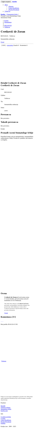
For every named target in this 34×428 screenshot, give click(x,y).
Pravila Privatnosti (13, 9)
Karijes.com (4, 411)
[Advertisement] (17, 63)
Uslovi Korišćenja (13, 8)
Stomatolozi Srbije (6, 409)
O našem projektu (6, 417)
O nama (3, 418)
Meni (6, 5)
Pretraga (10, 6)
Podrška (3, 423)
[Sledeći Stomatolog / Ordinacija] (2, 321)
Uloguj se (7, 11)
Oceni (2, 42)
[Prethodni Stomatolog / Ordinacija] (1, 321)
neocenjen (10, 45)
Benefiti (3, 406)
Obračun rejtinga (5, 407)
